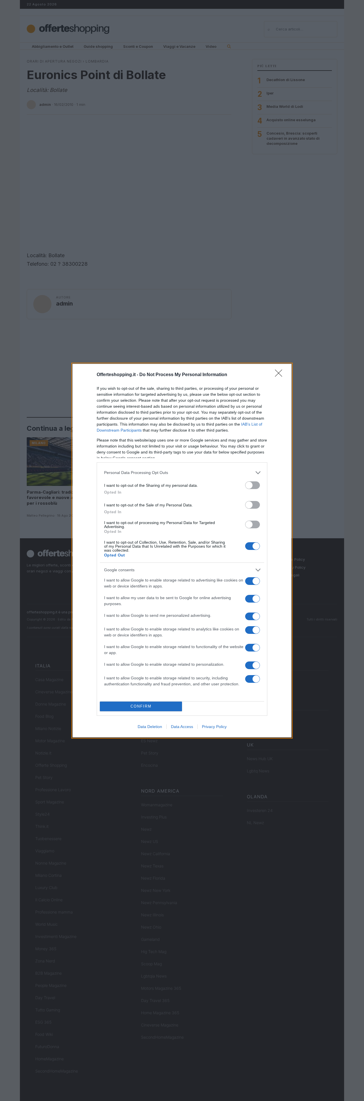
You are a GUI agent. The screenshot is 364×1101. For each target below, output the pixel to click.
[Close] (280, 375)
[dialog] (182, 550)
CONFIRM (141, 706)
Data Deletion (150, 726)
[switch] (252, 485)
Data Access (182, 726)
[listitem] (182, 473)
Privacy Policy (214, 726)
